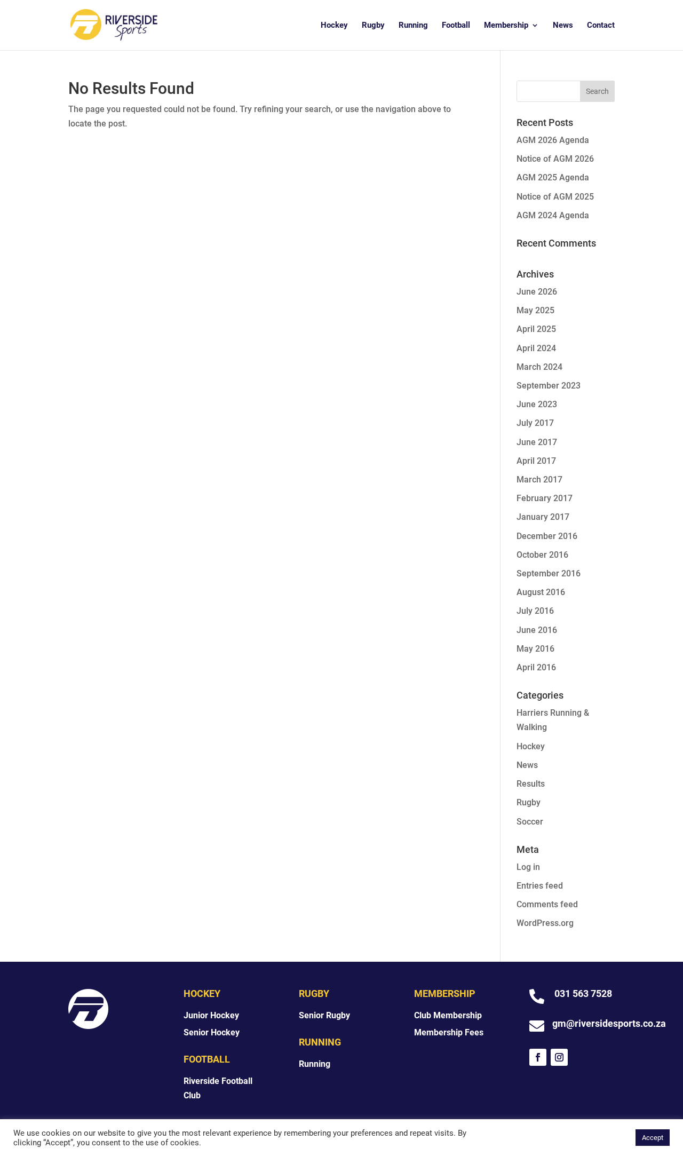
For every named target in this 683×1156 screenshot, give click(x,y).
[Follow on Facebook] (537, 1057)
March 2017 (539, 479)
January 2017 (543, 517)
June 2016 (537, 630)
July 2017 (535, 423)
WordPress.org (545, 923)
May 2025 (535, 310)
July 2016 (535, 611)
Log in (528, 867)
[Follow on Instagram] (559, 1057)
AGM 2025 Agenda (553, 177)
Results (531, 784)
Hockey (334, 25)
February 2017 (545, 498)
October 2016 (542, 555)
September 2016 (549, 573)
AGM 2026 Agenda (553, 140)
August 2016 (541, 592)
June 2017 (537, 442)
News (563, 25)
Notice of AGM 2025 (555, 197)
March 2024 (539, 367)
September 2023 (549, 386)
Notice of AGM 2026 (555, 159)
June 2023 (537, 404)
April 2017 (536, 461)
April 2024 (536, 348)
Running (413, 25)
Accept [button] (652, 1138)
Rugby (373, 25)
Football (456, 25)
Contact (601, 25)
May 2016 (535, 649)
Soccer (530, 822)
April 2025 (536, 329)
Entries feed (540, 886)
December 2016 (547, 536)
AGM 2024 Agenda (553, 215)
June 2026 (537, 292)
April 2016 (536, 667)
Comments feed (547, 904)
